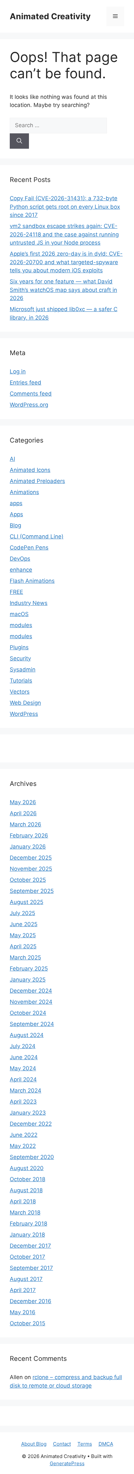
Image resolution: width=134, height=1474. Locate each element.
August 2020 (27, 1168)
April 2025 (23, 946)
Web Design (25, 702)
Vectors (20, 691)
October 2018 (27, 1179)
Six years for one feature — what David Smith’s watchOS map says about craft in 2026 (63, 289)
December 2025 (31, 857)
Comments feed (31, 393)
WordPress (24, 714)
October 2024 (28, 1013)
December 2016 (30, 1301)
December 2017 (30, 1245)
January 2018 (27, 1234)
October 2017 (27, 1257)
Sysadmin (22, 669)
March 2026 (25, 824)
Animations (24, 492)
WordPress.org (29, 404)
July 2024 (22, 1046)
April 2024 (23, 1079)
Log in (18, 371)
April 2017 (23, 1290)
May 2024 (23, 1068)
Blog (15, 525)
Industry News (28, 603)
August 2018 (26, 1190)
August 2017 (26, 1279)
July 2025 (22, 913)
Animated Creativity (50, 16)
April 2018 (23, 1201)
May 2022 (23, 1146)
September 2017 (31, 1268)
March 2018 (25, 1212)
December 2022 (31, 1124)
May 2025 (23, 935)
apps (16, 503)
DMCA (106, 1444)
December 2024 (31, 990)
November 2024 (31, 1002)
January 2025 (28, 979)
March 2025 (25, 957)
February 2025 (29, 968)
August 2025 (26, 902)
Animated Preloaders (37, 481)
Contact (62, 1444)
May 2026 (23, 802)
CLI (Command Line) (36, 536)
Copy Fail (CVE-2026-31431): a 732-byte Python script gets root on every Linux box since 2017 (65, 206)
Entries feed (25, 382)
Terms (84, 1444)
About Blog (34, 1444)
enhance (21, 569)
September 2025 (32, 891)
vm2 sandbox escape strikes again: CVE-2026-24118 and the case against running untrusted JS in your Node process (64, 234)
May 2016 (22, 1312)
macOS (19, 614)
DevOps (20, 558)
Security (20, 658)
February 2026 (29, 835)
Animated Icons (30, 470)
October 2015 (27, 1323)
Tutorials (21, 680)
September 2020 (32, 1157)
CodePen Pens (29, 547)
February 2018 (28, 1223)
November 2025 (31, 868)
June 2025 (23, 924)
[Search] (19, 141)
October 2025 (28, 880)
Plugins (19, 647)
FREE (16, 592)
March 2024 (25, 1090)
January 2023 (28, 1112)
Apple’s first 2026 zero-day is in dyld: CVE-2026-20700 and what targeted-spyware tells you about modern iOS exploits (66, 262)
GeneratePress (67, 1463)
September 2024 (32, 1024)
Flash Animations (32, 581)
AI (12, 459)
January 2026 (28, 846)
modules (21, 625)
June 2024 (24, 1057)
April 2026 (23, 813)
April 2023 (23, 1101)
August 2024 (27, 1035)
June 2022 (23, 1135)
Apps (16, 514)
